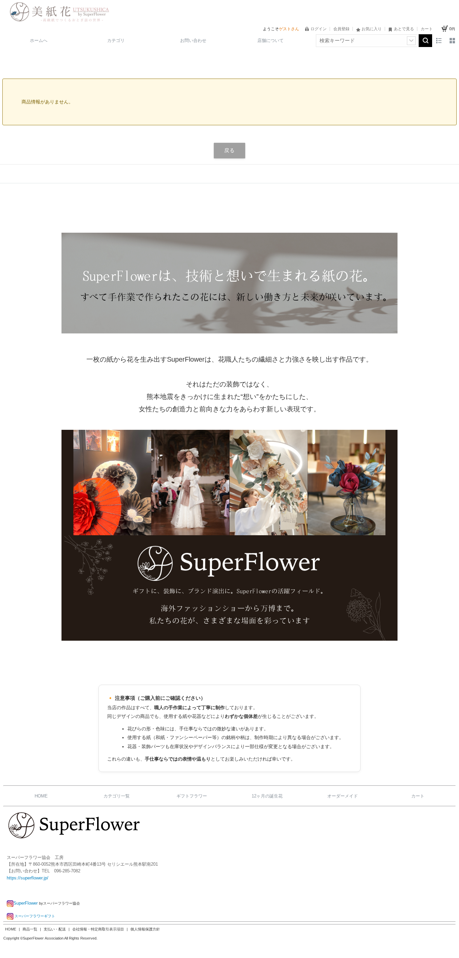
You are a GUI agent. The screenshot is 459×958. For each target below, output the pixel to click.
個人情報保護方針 (145, 929)
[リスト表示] (439, 40)
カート (417, 796)
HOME (41, 796)
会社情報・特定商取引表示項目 (98, 929)
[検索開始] (425, 40)
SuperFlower (26, 903)
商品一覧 (30, 929)
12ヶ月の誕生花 (267, 796)
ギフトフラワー (191, 796)
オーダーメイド (342, 796)
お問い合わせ (193, 40)
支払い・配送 (55, 929)
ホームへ (38, 40)
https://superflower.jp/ (27, 877)
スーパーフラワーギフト (34, 916)
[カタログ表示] (452, 40)
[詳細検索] (411, 40)
